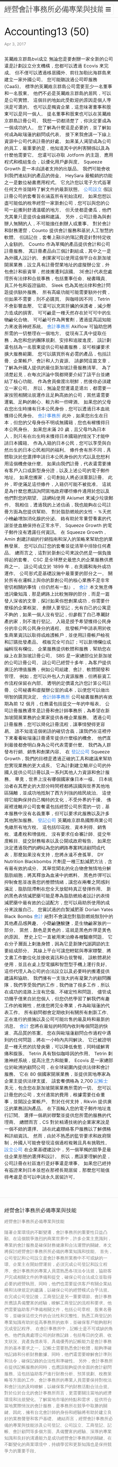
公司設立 (93, 189)
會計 (83, 587)
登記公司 (80, 752)
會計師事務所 (56, 697)
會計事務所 (58, 326)
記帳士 (101, 1081)
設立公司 (13, 1149)
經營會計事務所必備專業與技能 (54, 9)
